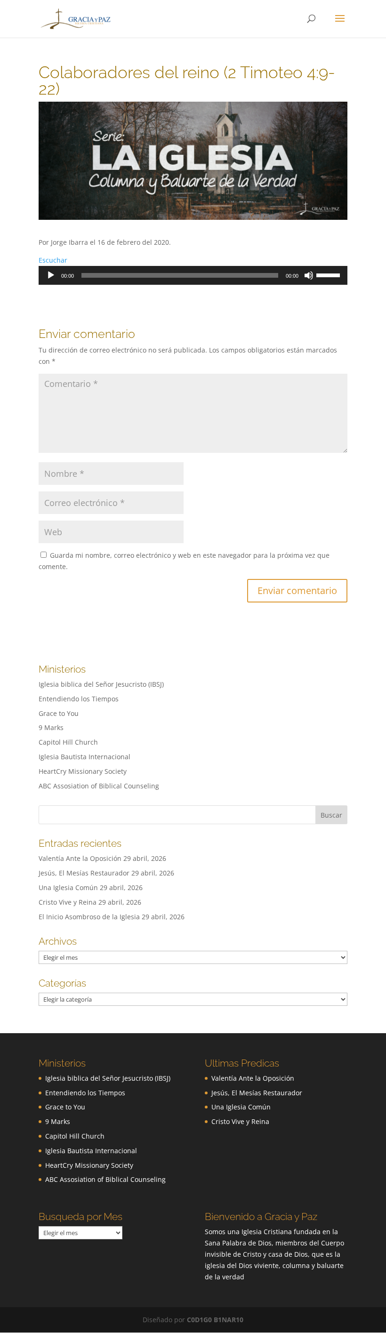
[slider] (329, 274)
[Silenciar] (309, 275)
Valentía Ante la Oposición (80, 858)
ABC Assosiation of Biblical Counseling (99, 785)
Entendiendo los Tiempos (79, 698)
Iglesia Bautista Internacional (84, 756)
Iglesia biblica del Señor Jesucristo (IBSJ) (101, 684)
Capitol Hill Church (68, 742)
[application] (193, 275)
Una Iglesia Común (68, 887)
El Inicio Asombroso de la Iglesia (89, 916)
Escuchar (53, 260)
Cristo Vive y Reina (67, 902)
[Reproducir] (51, 275)
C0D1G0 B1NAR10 (215, 1319)
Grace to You (59, 713)
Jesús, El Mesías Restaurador (84, 872)
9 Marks (51, 727)
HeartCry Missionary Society (83, 771)
